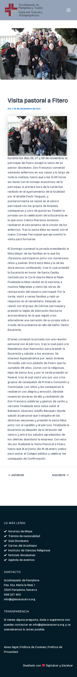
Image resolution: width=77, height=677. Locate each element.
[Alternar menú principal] (68, 10)
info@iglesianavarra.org (48, 624)
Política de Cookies (33, 647)
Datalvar (67, 665)
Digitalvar (52, 665)
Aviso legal (11, 647)
